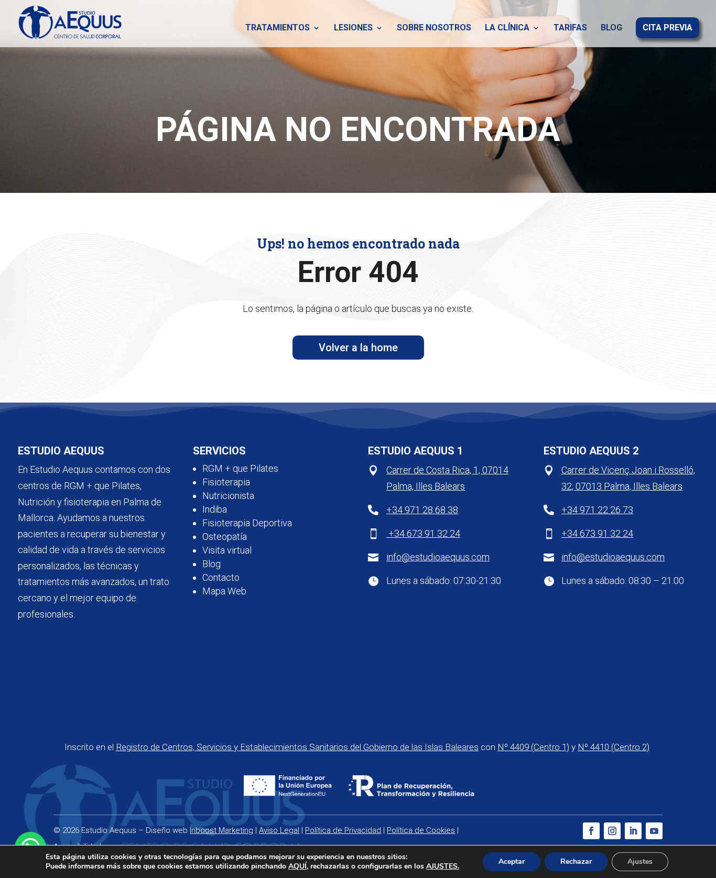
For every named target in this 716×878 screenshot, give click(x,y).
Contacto (221, 577)
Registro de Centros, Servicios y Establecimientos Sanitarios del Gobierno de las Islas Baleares (297, 747)
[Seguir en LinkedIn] (633, 830)
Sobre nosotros (434, 28)
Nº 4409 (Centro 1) (533, 747)
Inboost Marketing (221, 830)
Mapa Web (224, 591)
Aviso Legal (279, 830)
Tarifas (570, 28)
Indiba (214, 509)
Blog (611, 28)
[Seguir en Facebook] (591, 830)
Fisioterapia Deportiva (247, 522)
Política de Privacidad (343, 830)
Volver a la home (358, 347)
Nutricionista (228, 495)
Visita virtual (227, 550)
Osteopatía (224, 536)
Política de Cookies (421, 830)
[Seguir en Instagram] (612, 830)
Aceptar (511, 861)
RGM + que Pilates (240, 468)
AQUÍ (297, 866)
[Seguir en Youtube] (654, 830)
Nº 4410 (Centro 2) (613, 747)
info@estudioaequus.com (438, 556)
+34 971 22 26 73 (597, 509)
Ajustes (640, 861)
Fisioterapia (226, 481)
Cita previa (667, 28)
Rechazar (576, 861)
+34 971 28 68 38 (422, 509)
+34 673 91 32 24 (423, 533)
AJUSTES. (442, 866)
